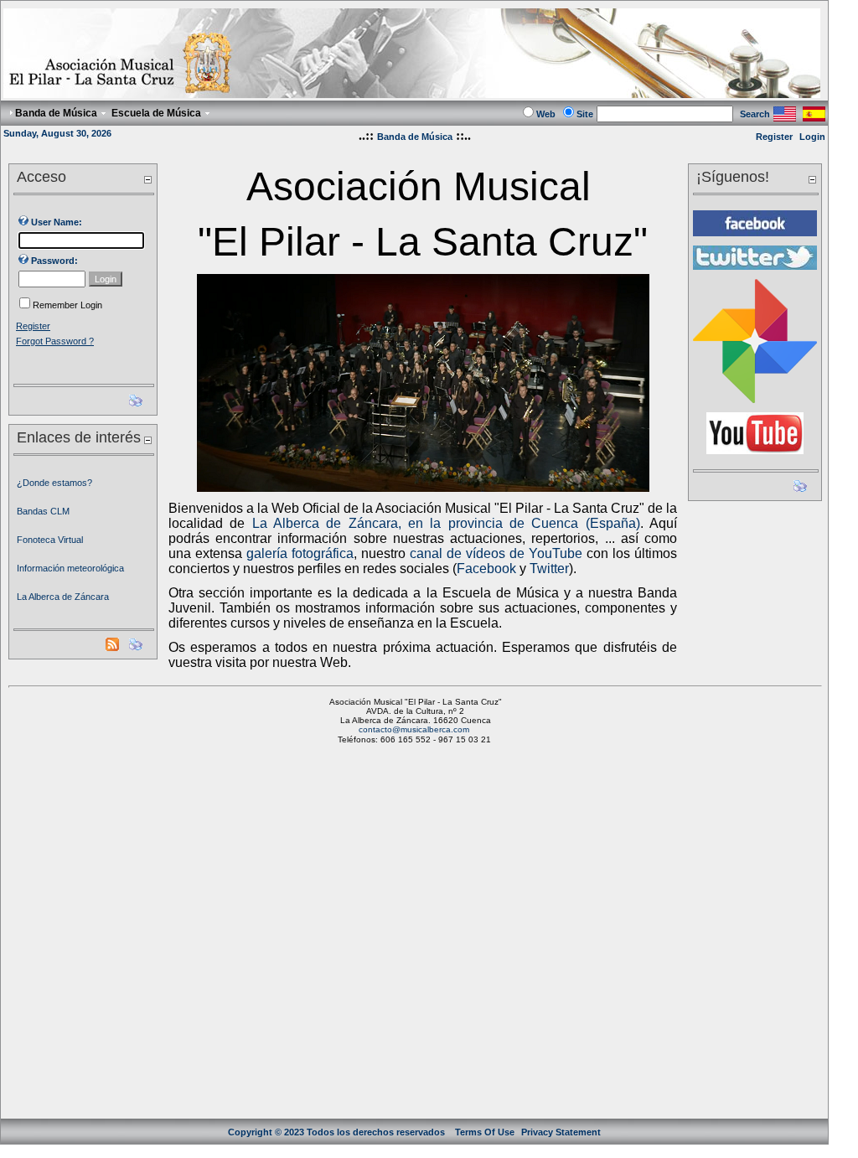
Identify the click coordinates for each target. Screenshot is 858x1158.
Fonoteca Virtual (50, 540)
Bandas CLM (43, 511)
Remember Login (67, 305)
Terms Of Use (484, 1132)
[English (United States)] (784, 117)
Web (546, 114)
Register (774, 137)
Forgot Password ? (55, 341)
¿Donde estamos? (54, 483)
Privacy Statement (561, 1132)
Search (755, 114)
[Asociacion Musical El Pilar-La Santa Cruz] (411, 93)
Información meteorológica (70, 568)
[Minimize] (147, 179)
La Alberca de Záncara (63, 597)
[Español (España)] (814, 117)
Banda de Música (414, 137)
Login (812, 137)
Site (584, 114)
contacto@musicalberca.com (414, 729)
